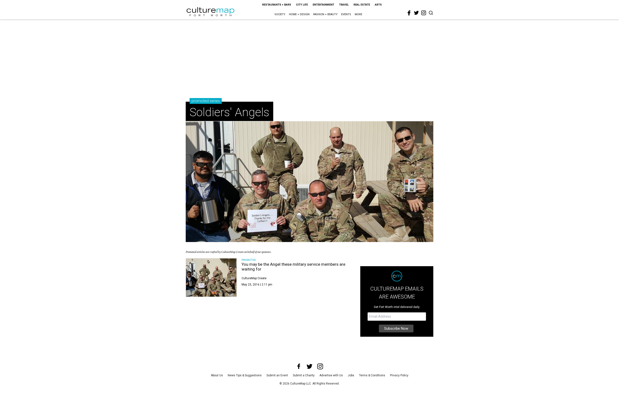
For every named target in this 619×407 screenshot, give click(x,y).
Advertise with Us (331, 375)
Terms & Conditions (372, 375)
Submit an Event (277, 375)
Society (279, 14)
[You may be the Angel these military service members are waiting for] (211, 277)
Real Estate (362, 4)
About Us (217, 375)
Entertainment (323, 4)
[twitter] (416, 13)
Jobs (351, 375)
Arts (378, 4)
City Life (302, 4)
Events (346, 14)
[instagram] (423, 13)
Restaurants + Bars (276, 4)
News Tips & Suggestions (245, 375)
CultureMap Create (254, 278)
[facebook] (409, 13)
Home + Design (299, 14)
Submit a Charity (304, 375)
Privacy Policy (399, 375)
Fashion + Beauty (325, 14)
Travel (344, 4)
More (358, 14)
